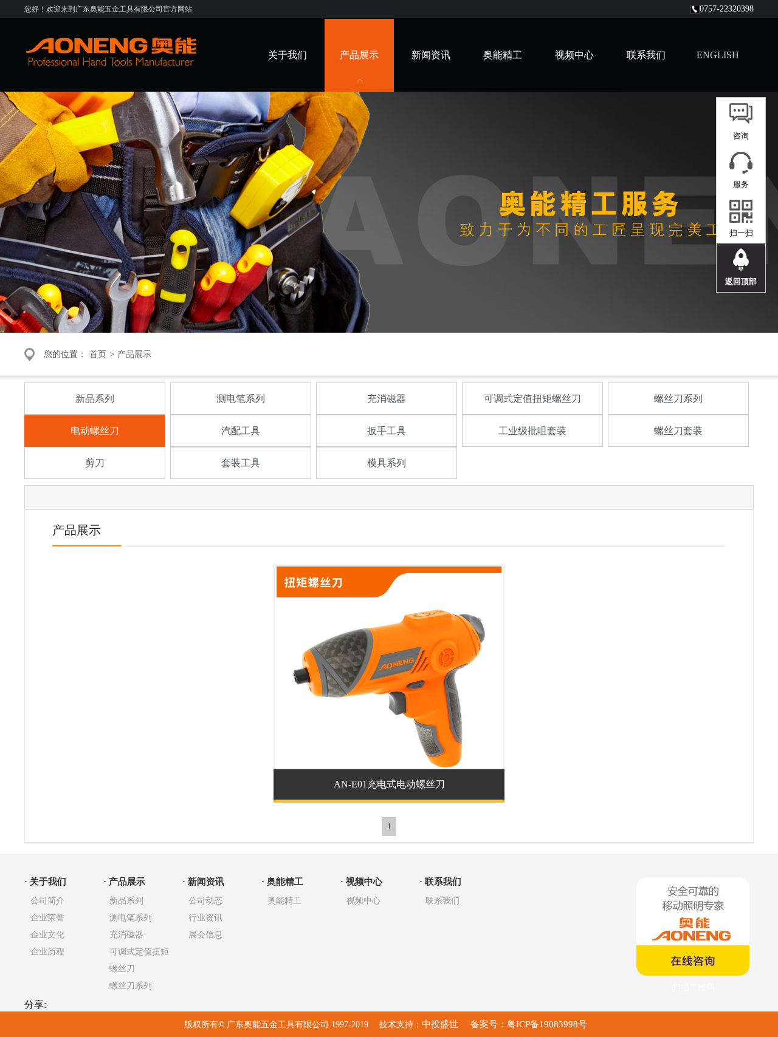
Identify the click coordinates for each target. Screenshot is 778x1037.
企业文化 (47, 934)
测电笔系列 (240, 398)
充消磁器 (386, 398)
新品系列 (94, 398)
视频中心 (574, 55)
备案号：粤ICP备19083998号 (527, 1024)
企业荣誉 (47, 917)
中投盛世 (441, 1024)
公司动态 (205, 900)
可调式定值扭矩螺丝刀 (532, 398)
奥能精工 (502, 55)
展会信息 (205, 934)
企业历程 (47, 951)
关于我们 (287, 55)
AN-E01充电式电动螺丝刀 (389, 784)
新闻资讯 (430, 55)
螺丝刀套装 (678, 431)
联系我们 (646, 55)
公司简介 (47, 900)
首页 (97, 354)
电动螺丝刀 (95, 431)
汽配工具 (240, 431)
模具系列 (386, 463)
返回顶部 (741, 281)
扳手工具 (386, 431)
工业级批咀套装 (532, 431)
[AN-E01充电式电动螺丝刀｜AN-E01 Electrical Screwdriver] (389, 764)
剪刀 (95, 463)
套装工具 (240, 463)
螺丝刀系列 (678, 398)
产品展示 (134, 354)
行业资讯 (205, 917)
